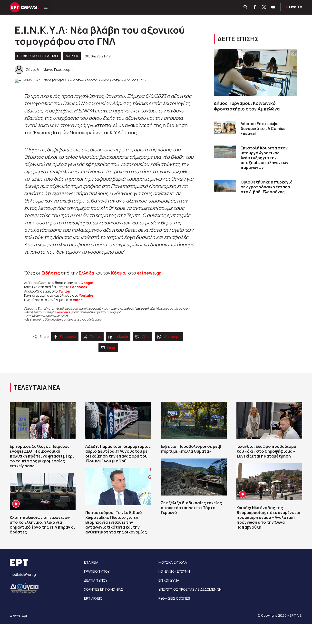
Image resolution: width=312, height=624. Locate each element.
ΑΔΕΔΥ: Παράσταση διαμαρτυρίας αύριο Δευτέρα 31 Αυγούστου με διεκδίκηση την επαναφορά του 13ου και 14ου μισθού (118, 454)
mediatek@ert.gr (23, 574)
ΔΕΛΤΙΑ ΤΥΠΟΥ (95, 580)
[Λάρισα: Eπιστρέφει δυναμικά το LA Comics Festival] (225, 127)
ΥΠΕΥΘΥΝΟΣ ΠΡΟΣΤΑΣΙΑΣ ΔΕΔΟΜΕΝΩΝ (190, 589)
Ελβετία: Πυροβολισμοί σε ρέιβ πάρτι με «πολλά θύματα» (191, 449)
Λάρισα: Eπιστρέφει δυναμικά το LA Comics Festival (263, 128)
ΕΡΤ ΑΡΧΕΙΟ (93, 598)
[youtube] (273, 7)
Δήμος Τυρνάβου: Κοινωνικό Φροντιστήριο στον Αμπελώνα (247, 106)
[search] (246, 7)
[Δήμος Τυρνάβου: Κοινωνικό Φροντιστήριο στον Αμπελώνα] (255, 72)
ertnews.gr (66, 312)
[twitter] (264, 7)
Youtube (86, 295)
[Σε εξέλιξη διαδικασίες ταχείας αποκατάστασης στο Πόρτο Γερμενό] (194, 477)
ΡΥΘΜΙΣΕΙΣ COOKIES (174, 598)
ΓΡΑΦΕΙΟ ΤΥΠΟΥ (96, 571)
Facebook (78, 286)
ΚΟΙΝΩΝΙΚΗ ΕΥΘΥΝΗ (174, 571)
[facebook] (255, 7)
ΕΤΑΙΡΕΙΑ (91, 562)
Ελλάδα (86, 273)
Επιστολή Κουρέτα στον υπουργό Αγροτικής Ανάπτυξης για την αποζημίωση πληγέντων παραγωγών (264, 157)
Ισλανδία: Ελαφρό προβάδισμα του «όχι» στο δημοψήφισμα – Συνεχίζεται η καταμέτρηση (266, 451)
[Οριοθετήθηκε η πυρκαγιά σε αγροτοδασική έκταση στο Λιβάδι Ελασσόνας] (225, 186)
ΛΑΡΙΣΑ (72, 55)
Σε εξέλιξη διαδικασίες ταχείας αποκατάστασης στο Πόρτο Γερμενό (191, 507)
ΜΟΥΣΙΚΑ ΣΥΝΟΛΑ (172, 562)
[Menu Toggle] (45, 7)
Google (86, 282)
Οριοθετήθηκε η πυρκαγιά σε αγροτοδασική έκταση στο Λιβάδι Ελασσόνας (266, 186)
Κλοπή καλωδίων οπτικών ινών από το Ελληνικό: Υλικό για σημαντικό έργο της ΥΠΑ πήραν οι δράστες (42, 525)
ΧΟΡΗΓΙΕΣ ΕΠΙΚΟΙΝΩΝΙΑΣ (103, 589)
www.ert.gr (18, 615)
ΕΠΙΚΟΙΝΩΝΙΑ (168, 580)
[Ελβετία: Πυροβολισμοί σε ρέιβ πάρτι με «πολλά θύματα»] (194, 420)
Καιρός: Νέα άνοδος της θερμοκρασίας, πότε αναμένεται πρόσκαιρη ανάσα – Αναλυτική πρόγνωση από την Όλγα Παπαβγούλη (268, 517)
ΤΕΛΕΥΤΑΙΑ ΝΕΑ (36, 387)
